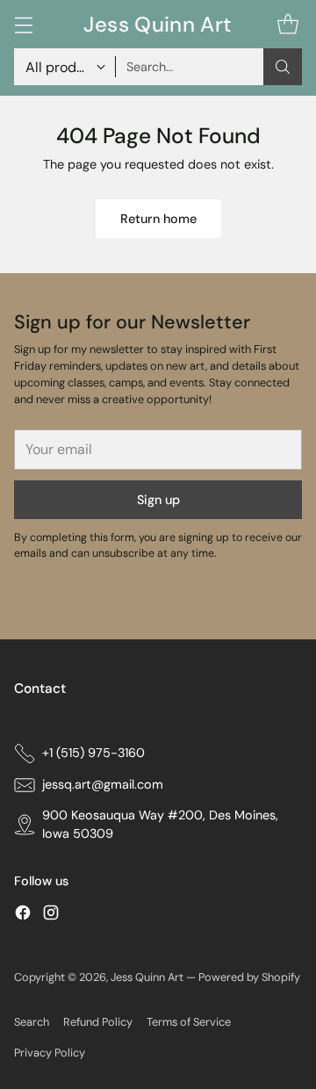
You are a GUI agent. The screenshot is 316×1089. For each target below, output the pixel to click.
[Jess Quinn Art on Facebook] (22, 915)
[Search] (282, 66)
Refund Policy (98, 1021)
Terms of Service (189, 1021)
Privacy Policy (49, 1052)
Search (31, 1021)
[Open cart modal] (287, 24)
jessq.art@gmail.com (102, 784)
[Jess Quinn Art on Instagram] (50, 915)
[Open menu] (23, 24)
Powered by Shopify (249, 977)
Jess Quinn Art (148, 977)
